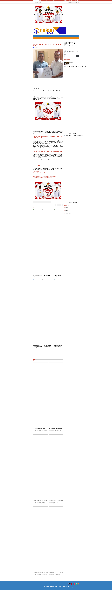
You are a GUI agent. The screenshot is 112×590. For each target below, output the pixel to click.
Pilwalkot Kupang (48, 202)
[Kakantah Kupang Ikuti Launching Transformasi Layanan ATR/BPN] (58, 242)
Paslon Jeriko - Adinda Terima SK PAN (39, 202)
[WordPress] (73, 584)
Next (62, 14)
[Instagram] (75, 584)
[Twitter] (70, 584)
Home (34, 35)
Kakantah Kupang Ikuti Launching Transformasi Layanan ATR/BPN (43, 175)
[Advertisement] (48, 83)
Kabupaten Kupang (68, 213)
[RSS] (78, 584)
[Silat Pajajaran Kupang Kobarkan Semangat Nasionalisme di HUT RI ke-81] (48, 242)
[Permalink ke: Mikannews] (34, 47)
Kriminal (41, 35)
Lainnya (60, 35)
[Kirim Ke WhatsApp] (62, 205)
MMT (74, 587)
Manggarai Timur (67, 207)
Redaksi (36, 2)
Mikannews (36, 47)
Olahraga (51, 35)
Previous (34, 14)
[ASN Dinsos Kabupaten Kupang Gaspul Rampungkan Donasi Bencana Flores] (38, 242)
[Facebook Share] (55, 205)
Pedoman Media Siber (57, 37)
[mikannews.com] (49, 30)
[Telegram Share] (60, 205)
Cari (65, 54)
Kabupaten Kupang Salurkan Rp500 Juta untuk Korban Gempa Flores (43, 178)
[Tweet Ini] (57, 205)
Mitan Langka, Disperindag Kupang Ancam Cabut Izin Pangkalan (72, 0)
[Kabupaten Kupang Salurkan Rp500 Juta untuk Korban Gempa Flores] (58, 312)
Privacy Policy (43, 37)
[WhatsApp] (76, 584)
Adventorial (55, 35)
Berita (37, 35)
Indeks (40, 2)
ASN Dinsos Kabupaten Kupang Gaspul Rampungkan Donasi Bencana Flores (44, 172)
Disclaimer (51, 37)
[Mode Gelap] (78, 2)
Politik (44, 35)
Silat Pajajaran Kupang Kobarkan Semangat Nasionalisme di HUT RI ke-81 (48, 276)
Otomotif (47, 35)
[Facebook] (68, 584)
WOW (66, 208)
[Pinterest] (71, 584)
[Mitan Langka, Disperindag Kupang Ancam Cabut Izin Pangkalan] (48, 312)
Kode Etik (38, 37)
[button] (76, 2)
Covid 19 (66, 211)
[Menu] (33, 2)
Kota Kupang (67, 210)
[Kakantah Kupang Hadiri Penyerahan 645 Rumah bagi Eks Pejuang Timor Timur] (38, 312)
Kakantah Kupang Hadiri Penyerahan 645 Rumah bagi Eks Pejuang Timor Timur (47, 0)
